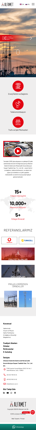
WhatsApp (20, 427)
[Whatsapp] (11, 393)
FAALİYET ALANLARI (18, 259)
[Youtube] (8, 393)
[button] (33, 4)
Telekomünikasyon (18, 112)
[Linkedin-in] (4, 393)
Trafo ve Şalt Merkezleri (18, 130)
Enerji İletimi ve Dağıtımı (18, 94)
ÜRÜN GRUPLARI (18, 276)
